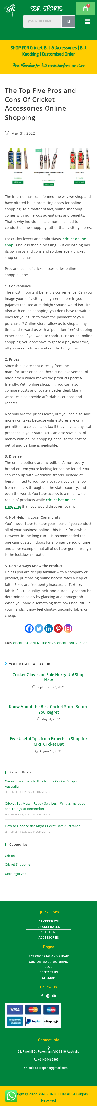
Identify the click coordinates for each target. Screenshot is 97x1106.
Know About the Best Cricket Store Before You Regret (48, 709)
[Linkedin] (48, 628)
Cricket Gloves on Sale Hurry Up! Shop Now (48, 677)
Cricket (10, 855)
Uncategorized (15, 873)
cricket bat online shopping (34, 643)
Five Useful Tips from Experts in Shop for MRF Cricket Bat (48, 741)
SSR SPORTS (47, 8)
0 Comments (41, 792)
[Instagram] (68, 628)
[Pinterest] (58, 628)
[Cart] (85, 8)
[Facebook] (29, 628)
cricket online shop (72, 643)
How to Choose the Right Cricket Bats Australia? (42, 826)
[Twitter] (39, 628)
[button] (87, 21)
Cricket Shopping (17, 864)
